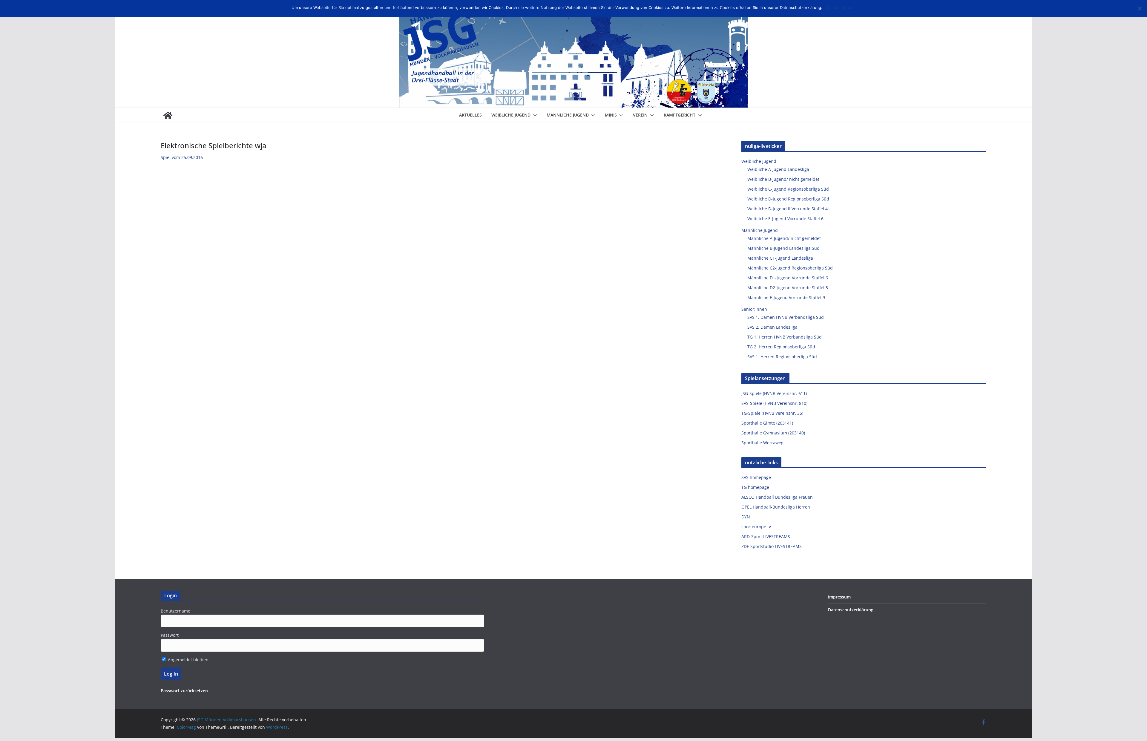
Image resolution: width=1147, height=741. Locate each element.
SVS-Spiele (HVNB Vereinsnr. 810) (774, 403)
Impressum (839, 597)
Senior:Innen (754, 309)
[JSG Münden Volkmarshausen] (168, 115)
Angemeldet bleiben (187, 659)
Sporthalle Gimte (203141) (767, 423)
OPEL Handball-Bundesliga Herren (775, 507)
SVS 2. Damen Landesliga (772, 327)
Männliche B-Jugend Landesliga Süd (783, 248)
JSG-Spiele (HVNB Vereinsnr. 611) (774, 393)
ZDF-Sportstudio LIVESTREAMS (771, 546)
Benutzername (175, 611)
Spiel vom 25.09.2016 (182, 157)
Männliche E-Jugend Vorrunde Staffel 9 (786, 297)
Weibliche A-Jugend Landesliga (778, 169)
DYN (745, 517)
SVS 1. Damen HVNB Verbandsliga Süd (785, 317)
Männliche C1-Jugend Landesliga (780, 258)
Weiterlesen (845, 7)
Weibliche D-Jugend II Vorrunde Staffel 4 (787, 209)
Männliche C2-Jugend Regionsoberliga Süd (790, 268)
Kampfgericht (679, 115)
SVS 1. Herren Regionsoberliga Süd (782, 356)
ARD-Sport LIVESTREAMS (765, 536)
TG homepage (755, 487)
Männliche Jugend (568, 115)
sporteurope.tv (756, 526)
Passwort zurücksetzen (184, 690)
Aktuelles (470, 115)
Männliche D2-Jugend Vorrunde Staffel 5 (787, 287)
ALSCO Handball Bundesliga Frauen (777, 497)
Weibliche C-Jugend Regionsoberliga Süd (788, 189)
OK (828, 7)
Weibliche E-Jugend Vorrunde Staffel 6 (785, 218)
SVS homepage (756, 477)
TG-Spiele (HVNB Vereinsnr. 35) (772, 413)
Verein (640, 115)
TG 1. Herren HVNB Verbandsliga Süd (784, 337)
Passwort (170, 635)
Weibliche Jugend (510, 115)
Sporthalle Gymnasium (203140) (773, 433)
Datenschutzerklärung (850, 610)
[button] (533, 115)
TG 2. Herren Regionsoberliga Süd (781, 347)
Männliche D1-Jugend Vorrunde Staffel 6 (787, 278)
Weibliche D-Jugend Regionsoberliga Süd (788, 199)
